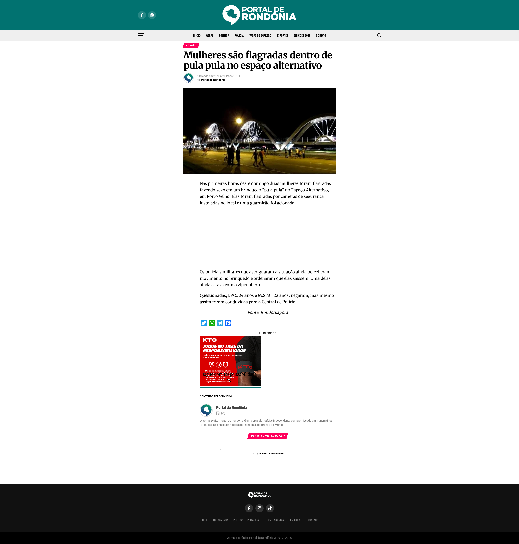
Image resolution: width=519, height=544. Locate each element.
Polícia (239, 35)
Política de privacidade (247, 520)
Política (224, 35)
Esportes (282, 35)
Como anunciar (276, 520)
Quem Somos (220, 520)
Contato (321, 35)
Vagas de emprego (260, 35)
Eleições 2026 (302, 35)
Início (197, 35)
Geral (209, 35)
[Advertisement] (268, 238)
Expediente (296, 520)
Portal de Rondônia (213, 80)
